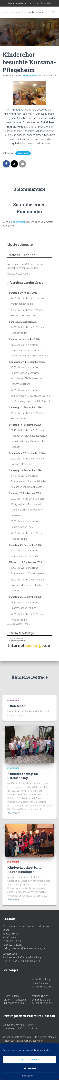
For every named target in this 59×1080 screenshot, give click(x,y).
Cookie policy (27, 1076)
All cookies (29, 1059)
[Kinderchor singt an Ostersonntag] (29, 744)
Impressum (33, 3)
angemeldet (19, 222)
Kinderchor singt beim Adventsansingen (24, 869)
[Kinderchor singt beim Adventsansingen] (29, 840)
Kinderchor (23, 153)
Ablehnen (29, 1068)
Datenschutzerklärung (17, 3)
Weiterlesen (14, 813)
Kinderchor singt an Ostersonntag (22, 776)
